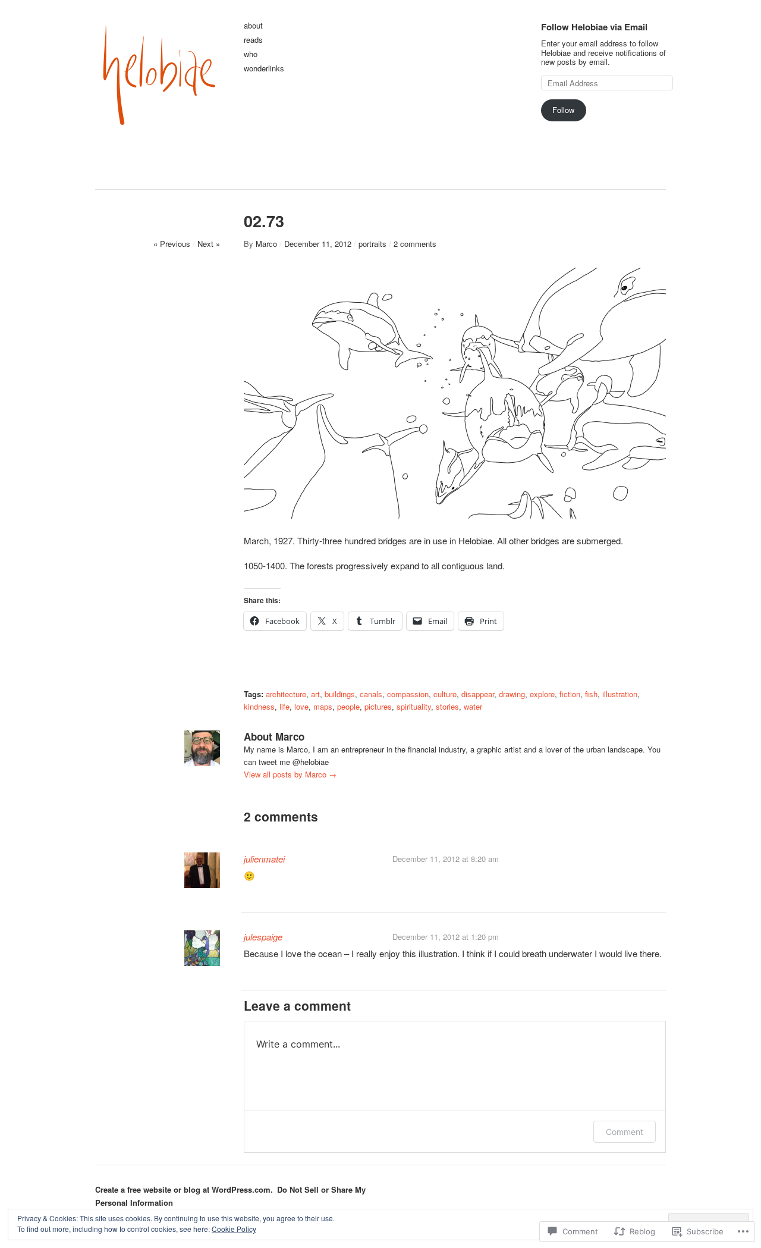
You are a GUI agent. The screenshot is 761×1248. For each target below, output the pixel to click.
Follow (563, 109)
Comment (624, 1132)
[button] (455, 393)
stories (447, 706)
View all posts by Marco (290, 774)
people (348, 706)
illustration (619, 694)
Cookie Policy (234, 1229)
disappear (477, 694)
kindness (259, 706)
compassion (408, 694)
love (301, 706)
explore (542, 694)
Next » (208, 243)
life (284, 706)
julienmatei (264, 858)
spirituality (414, 706)
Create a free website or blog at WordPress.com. (184, 1189)
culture (445, 694)
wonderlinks (264, 69)
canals (371, 694)
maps (322, 706)
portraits (372, 243)
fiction (569, 694)
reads (253, 40)
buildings (340, 694)
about (253, 26)
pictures (378, 706)
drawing (512, 694)
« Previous (171, 243)
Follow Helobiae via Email (594, 26)
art (315, 694)
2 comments (415, 243)
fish (591, 694)
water (473, 706)
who (250, 54)
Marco (266, 243)
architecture (286, 694)
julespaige (263, 936)
